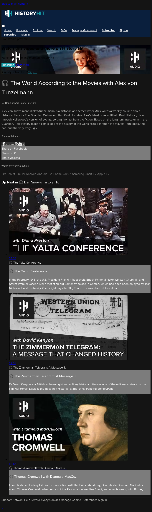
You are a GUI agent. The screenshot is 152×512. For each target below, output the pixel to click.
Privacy (44, 500)
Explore (38, 30)
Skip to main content (14, 3)
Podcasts (22, 30)
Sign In (25, 35)
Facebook (8, 144)
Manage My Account (84, 30)
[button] (3, 26)
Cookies (55, 500)
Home (8, 30)
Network (17, 500)
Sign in (124, 30)
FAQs (64, 30)
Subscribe (8, 65)
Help (27, 500)
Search (51, 30)
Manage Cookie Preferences (79, 500)
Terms (35, 500)
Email (21, 144)
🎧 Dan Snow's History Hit (15, 103)
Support (6, 500)
